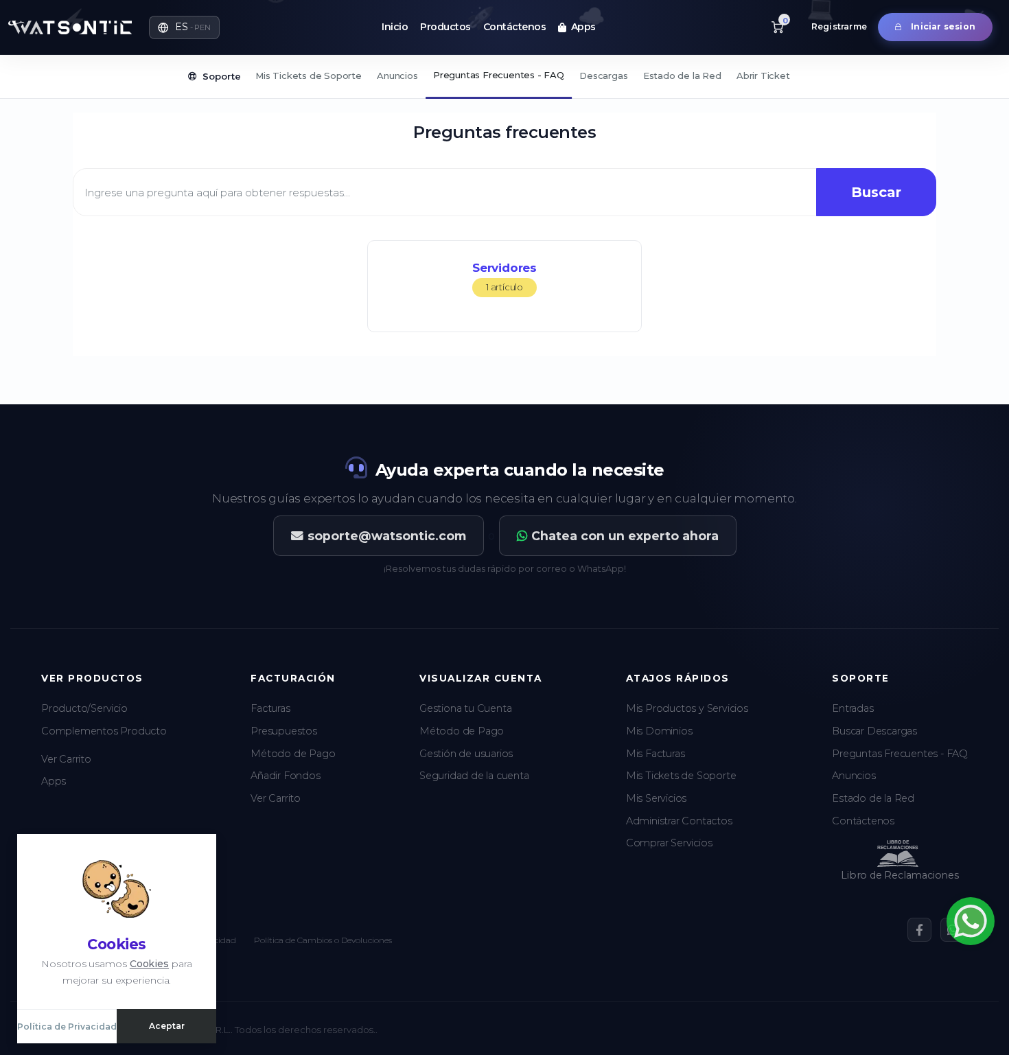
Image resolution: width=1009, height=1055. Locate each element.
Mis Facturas (655, 753)
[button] (184, 27)
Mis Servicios (656, 798)
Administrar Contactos (679, 821)
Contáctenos (514, 27)
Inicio (395, 27)
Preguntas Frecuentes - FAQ (498, 74)
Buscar (876, 192)
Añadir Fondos (285, 775)
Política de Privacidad (67, 1026)
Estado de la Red (682, 75)
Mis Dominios (659, 731)
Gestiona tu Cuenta (465, 708)
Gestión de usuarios (466, 753)
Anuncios (397, 75)
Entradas (852, 708)
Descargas (603, 75)
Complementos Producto (104, 731)
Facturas (270, 708)
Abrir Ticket (763, 75)
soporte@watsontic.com (387, 536)
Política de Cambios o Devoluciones (323, 940)
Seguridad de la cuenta (474, 775)
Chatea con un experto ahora (625, 536)
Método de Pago (293, 753)
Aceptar (167, 1026)
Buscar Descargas (874, 731)
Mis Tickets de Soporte (308, 75)
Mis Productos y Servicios (687, 708)
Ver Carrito (66, 759)
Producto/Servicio (84, 708)
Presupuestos (284, 731)
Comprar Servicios (669, 843)
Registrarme (839, 26)
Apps (581, 27)
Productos (445, 27)
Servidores (504, 276)
